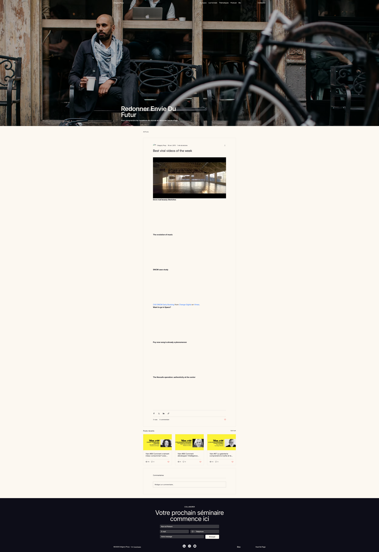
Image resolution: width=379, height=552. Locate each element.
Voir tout (233, 430)
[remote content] (189, 219)
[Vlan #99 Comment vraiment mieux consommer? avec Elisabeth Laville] (157, 442)
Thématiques (224, 3)
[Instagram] (189, 546)
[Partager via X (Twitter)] (159, 413)
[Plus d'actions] (225, 145)
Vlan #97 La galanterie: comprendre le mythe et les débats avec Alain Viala (221, 455)
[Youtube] (194, 546)
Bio (240, 3)
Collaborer (262, 3)
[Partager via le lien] (168, 413)
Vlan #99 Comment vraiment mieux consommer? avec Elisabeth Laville (157, 455)
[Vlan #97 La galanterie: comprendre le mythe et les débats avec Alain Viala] (221, 442)
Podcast (234, 3)
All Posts (146, 132)
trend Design (137, 547)
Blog (238, 547)
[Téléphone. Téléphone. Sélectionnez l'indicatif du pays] (193, 531)
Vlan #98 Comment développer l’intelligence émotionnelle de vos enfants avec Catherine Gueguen (189, 455)
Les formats (212, 3)
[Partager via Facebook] (154, 413)
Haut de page (260, 547)
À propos (203, 3)
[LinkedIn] (184, 546)
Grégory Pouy (119, 3)
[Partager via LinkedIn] (164, 413)
